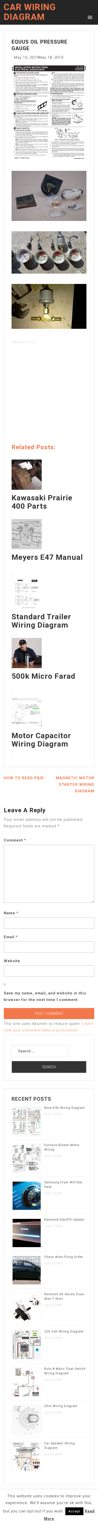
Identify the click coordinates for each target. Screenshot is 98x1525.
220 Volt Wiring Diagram (64, 1331)
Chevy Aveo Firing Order (63, 1257)
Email (11, 937)
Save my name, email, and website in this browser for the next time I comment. (45, 996)
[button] (89, 17)
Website (12, 961)
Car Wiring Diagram (30, 12)
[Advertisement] (49, 395)
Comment (15, 840)
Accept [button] (74, 1511)
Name (11, 913)
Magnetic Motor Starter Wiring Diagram (75, 784)
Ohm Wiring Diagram (61, 1406)
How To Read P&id (24, 778)
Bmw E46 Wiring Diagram (64, 1108)
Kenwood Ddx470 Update (64, 1219)
